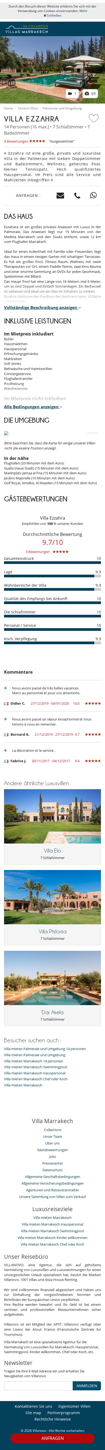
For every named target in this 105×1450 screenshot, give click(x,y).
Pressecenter (52, 1163)
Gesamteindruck (19, 558)
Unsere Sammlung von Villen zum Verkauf (52, 1196)
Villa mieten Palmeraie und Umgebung (34, 1055)
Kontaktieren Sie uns (33, 1406)
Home (8, 108)
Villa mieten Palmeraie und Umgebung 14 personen (45, 1049)
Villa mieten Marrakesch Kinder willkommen (53, 1237)
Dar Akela (53, 1012)
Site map (33, 1412)
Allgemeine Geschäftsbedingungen (52, 1176)
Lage (8, 571)
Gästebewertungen (52, 1149)
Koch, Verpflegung (20, 638)
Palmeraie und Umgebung (62, 108)
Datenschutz (53, 1169)
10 (99, 558)
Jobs (52, 1156)
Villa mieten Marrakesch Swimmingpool (35, 1067)
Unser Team (52, 1136)
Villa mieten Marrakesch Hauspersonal (34, 1073)
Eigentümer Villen (74, 1406)
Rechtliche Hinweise (52, 1419)
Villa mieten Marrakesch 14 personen (33, 1061)
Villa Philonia (52, 931)
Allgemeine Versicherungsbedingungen (53, 1183)
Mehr (83, 11)
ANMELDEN (86, 1385)
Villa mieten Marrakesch (23, 1085)
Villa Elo (52, 851)
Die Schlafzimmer (20, 612)
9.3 (98, 571)
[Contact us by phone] (77, 196)
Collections (52, 1129)
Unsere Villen (28, 108)
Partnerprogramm (63, 1412)
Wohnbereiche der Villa (25, 585)
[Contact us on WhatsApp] (93, 196)
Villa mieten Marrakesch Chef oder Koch (36, 1079)
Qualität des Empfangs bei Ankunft (35, 598)
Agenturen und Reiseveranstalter (52, 1190)
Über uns (52, 1143)
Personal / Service (20, 625)
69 (93, 93)
